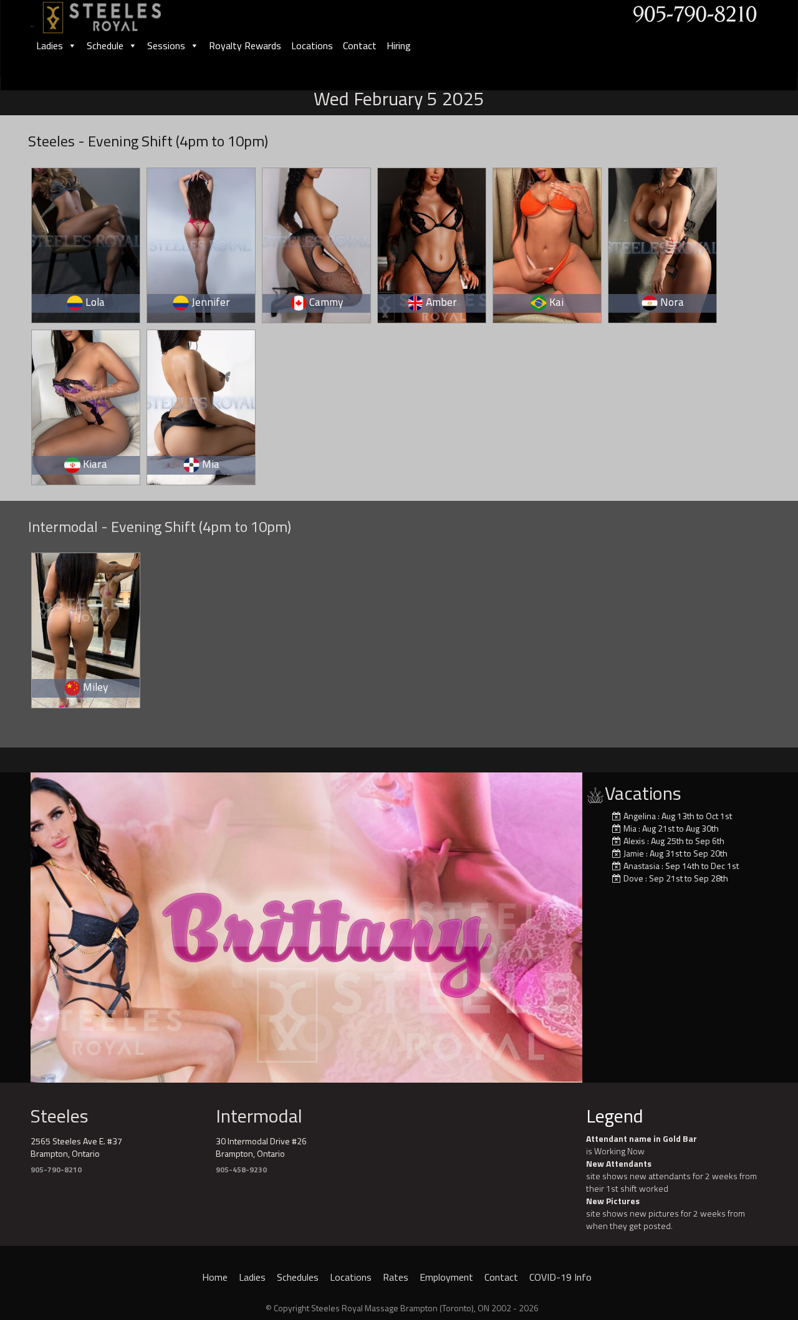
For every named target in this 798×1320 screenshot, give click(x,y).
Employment (446, 1277)
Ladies (49, 45)
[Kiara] (86, 405)
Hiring (399, 45)
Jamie (633, 853)
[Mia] (201, 405)
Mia (630, 828)
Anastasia (641, 865)
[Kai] (547, 243)
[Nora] (663, 243)
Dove (633, 878)
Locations (312, 45)
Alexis (634, 840)
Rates (395, 1277)
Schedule (105, 45)
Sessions (166, 45)
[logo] (115, 13)
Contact (360, 45)
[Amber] (432, 243)
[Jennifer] (201, 243)
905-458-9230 (241, 1169)
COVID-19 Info (560, 1277)
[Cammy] (317, 243)
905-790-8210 (56, 1169)
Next (604, 924)
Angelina (639, 815)
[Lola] (86, 243)
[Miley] (86, 628)
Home (215, 1277)
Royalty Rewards (245, 45)
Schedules (298, 1277)
